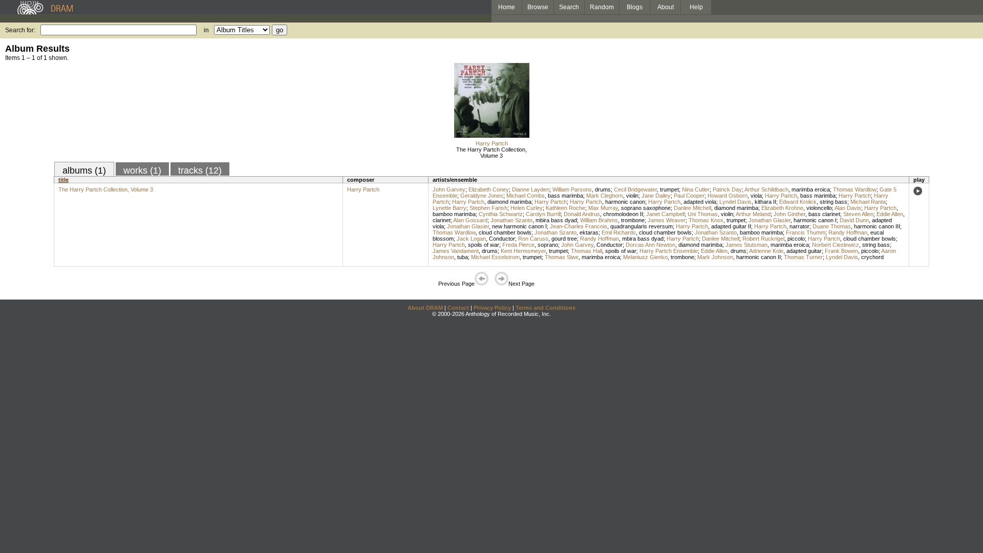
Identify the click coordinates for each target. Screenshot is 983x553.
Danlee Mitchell (692, 208)
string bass (833, 202)
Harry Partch (492, 143)
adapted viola (699, 202)
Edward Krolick (798, 202)
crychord (872, 257)
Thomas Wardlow (855, 189)
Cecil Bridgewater (635, 189)
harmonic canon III (877, 226)
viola (756, 196)
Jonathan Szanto (511, 220)
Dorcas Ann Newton (650, 245)
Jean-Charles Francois (578, 226)
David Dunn (854, 220)
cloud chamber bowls (505, 232)
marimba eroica (811, 189)
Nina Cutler (696, 189)
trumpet (669, 189)
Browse (537, 7)
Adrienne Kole (766, 251)
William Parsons (572, 189)
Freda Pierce (518, 245)
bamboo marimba (454, 214)
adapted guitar (804, 251)
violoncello (819, 208)
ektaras (589, 232)
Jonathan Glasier (769, 220)
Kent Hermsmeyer (523, 251)
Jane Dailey (656, 196)
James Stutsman (746, 245)
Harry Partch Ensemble (668, 251)
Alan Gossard (470, 220)
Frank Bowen (841, 251)
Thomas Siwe (562, 257)
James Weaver (667, 220)
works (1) (142, 170)
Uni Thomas (703, 214)
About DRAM (425, 308)
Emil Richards (619, 232)
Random (602, 7)
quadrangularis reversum (641, 226)
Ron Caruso (533, 239)
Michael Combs (525, 196)
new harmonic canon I (519, 226)
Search (569, 7)
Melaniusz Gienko (645, 257)
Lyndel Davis (735, 202)
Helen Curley (526, 208)
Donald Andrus (582, 214)
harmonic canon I (815, 220)
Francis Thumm (805, 232)
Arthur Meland (753, 214)
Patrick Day (727, 189)
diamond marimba (509, 202)
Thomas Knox (706, 220)
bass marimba (565, 196)
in (206, 30)
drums (603, 189)
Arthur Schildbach (766, 189)
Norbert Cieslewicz (835, 245)
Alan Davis (848, 208)
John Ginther (789, 214)
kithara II (765, 202)
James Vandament (456, 251)
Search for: (20, 30)
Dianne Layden (530, 189)
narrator (799, 226)
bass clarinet (824, 214)
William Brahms (599, 220)
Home (506, 7)
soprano (548, 245)
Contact (458, 308)
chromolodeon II (623, 214)
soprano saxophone (646, 208)
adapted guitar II (731, 226)
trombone (633, 220)
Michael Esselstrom (495, 257)
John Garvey (449, 189)
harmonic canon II (758, 257)
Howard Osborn (727, 196)
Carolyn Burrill (543, 214)
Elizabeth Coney (488, 189)
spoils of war (483, 245)
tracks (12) (200, 170)
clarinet (442, 220)
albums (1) (84, 170)
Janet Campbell (665, 214)
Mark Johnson (715, 257)
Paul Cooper (689, 196)
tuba (462, 257)
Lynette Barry (449, 208)
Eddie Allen (890, 214)
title (63, 180)
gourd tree (564, 239)
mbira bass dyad (556, 220)
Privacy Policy (492, 308)
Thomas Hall (586, 251)
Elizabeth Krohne (782, 208)
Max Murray (603, 208)
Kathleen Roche (565, 208)
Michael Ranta (868, 202)
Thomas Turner (803, 257)
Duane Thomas (832, 226)
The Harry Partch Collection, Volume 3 (491, 152)
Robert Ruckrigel (763, 239)
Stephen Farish (488, 208)
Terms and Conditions (545, 308)
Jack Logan (471, 239)
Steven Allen (858, 214)
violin (632, 196)
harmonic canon (625, 202)
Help (696, 7)
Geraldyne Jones (481, 196)
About (665, 7)
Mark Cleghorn (604, 196)
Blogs (635, 7)
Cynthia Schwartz (501, 214)
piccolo (796, 239)
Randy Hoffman (847, 232)
